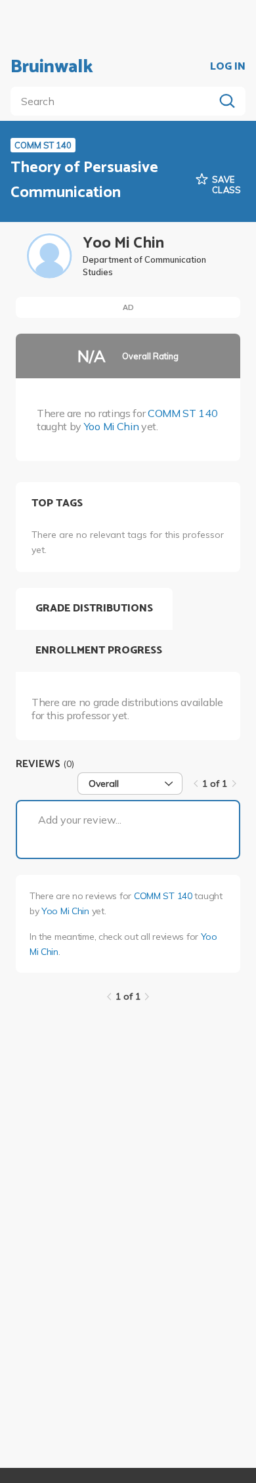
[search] (115, 101)
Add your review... (79, 819)
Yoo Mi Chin (111, 426)
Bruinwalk (52, 67)
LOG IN (227, 67)
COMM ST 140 (182, 413)
